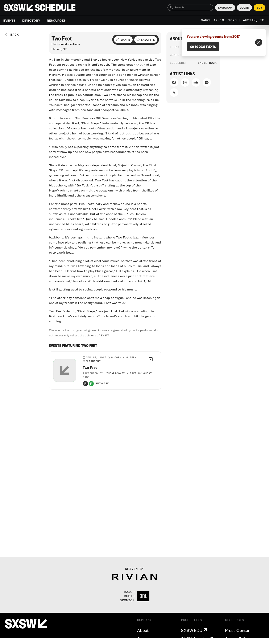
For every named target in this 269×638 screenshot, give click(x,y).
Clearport (93, 361)
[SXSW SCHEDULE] (39, 7)
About (143, 630)
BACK (13, 34)
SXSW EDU (191, 630)
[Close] (258, 42)
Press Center (237, 630)
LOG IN (244, 7)
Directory (31, 20)
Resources (56, 20)
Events (9, 20)
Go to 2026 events (203, 46)
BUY (259, 7)
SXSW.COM (225, 7)
